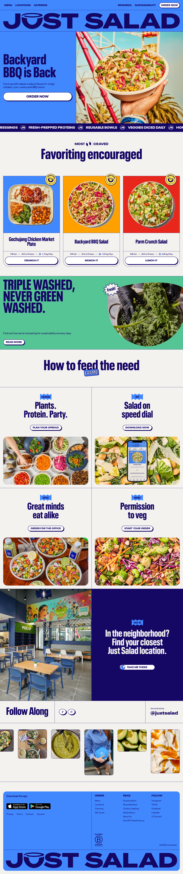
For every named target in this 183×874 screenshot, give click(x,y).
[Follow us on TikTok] (62, 712)
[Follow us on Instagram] (71, 712)
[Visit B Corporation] (98, 840)
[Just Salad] (91, 21)
